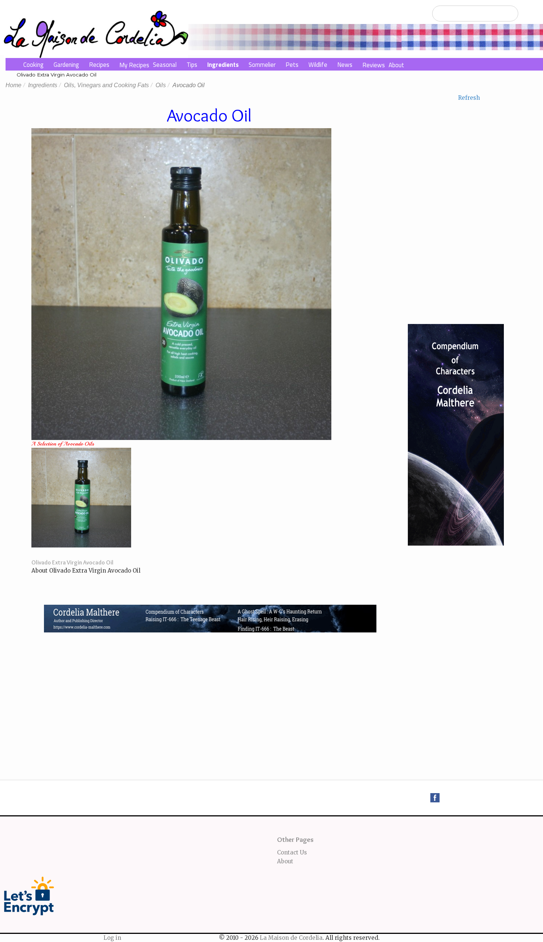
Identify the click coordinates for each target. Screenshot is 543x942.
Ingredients (223, 64)
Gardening (66, 64)
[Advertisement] (210, 688)
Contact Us (292, 852)
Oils (161, 85)
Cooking (33, 64)
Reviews (373, 64)
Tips (192, 64)
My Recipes (134, 64)
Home (13, 85)
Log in (112, 937)
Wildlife (317, 64)
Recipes (99, 64)
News (344, 64)
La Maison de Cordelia (291, 937)
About (396, 64)
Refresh (469, 97)
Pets (292, 64)
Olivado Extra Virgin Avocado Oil (56, 75)
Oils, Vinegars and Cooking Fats (106, 85)
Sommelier (262, 64)
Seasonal (165, 64)
